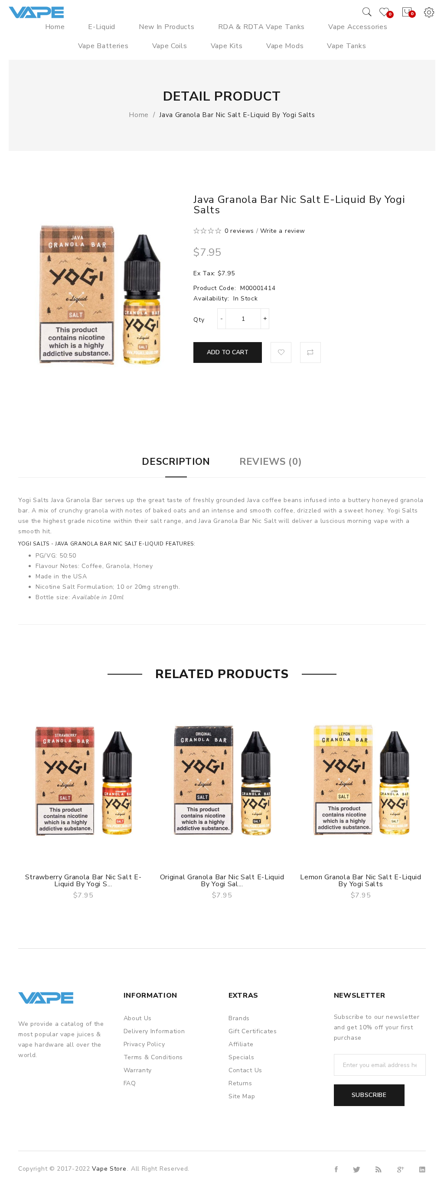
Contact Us (245, 1070)
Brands (239, 1018)
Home (139, 115)
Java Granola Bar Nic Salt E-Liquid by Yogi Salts (237, 115)
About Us (138, 1018)
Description (176, 461)
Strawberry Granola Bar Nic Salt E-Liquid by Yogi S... (83, 880)
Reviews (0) (270, 461)
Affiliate (241, 1044)
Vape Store (109, 1169)
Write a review (282, 231)
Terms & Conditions (153, 1057)
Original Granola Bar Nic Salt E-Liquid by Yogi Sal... (222, 880)
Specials (242, 1057)
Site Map (242, 1096)
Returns (240, 1083)
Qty (198, 320)
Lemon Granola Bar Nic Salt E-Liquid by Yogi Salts (360, 880)
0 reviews (239, 231)
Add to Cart (227, 352)
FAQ (130, 1083)
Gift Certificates (253, 1031)
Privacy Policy (144, 1044)
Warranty (138, 1070)
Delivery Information (154, 1031)
